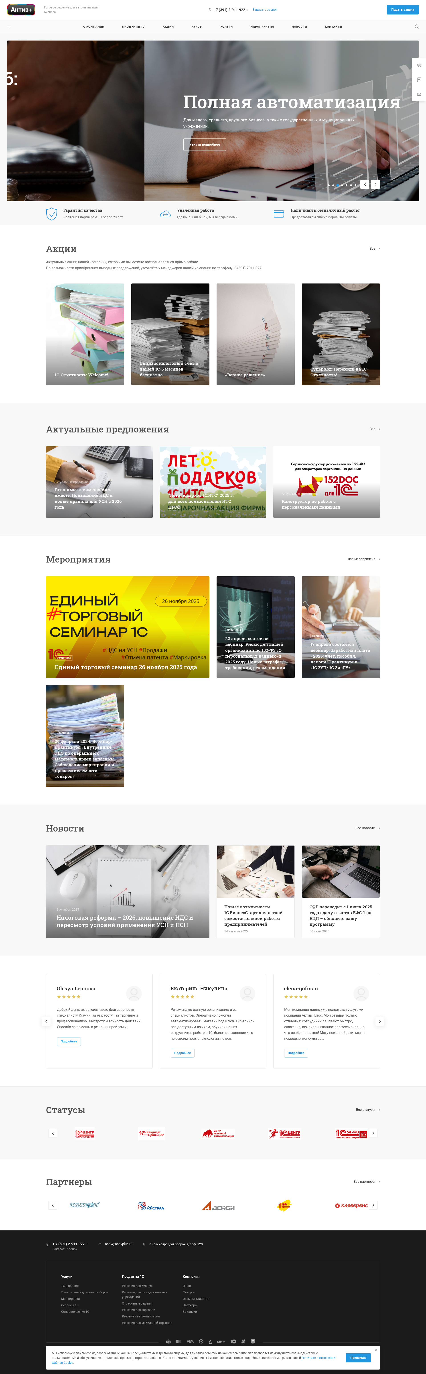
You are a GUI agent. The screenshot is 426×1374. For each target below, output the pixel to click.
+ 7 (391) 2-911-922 (229, 10)
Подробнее (69, 1041)
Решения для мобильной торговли (147, 1323)
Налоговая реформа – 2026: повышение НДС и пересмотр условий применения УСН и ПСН (125, 921)
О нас (187, 1286)
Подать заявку (402, 10)
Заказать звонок (265, 9)
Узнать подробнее (67, 144)
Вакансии (190, 1311)
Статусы (189, 1292)
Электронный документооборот (84, 1292)
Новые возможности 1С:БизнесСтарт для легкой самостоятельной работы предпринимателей (253, 915)
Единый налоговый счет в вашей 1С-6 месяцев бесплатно (169, 368)
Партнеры (190, 1305)
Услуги (66, 1276)
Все (373, 249)
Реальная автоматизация (141, 1316)
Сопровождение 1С (75, 1311)
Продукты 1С (133, 1276)
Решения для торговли (138, 1310)
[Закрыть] (376, 1350)
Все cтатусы (366, 1110)
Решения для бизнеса (137, 1286)
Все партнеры (365, 1182)
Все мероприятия (362, 559)
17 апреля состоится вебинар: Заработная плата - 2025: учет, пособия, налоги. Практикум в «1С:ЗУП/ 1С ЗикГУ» (340, 655)
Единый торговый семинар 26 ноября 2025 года (126, 667)
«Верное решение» (245, 374)
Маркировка (70, 1299)
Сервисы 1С (70, 1305)
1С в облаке (70, 1286)
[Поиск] (417, 26)
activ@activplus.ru (118, 1244)
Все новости (365, 828)
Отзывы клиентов (196, 1299)
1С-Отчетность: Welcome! (81, 374)
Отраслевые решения (137, 1303)
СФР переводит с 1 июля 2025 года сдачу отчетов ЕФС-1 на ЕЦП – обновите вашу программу (341, 915)
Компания (191, 1276)
